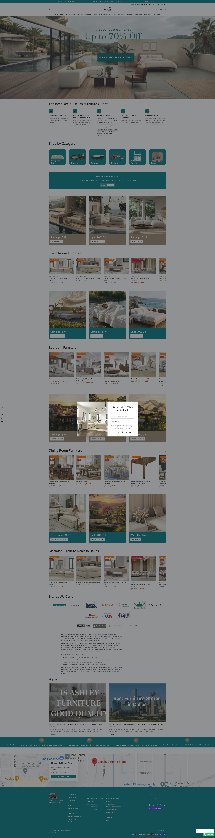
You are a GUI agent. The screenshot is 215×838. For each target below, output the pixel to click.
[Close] (135, 404)
